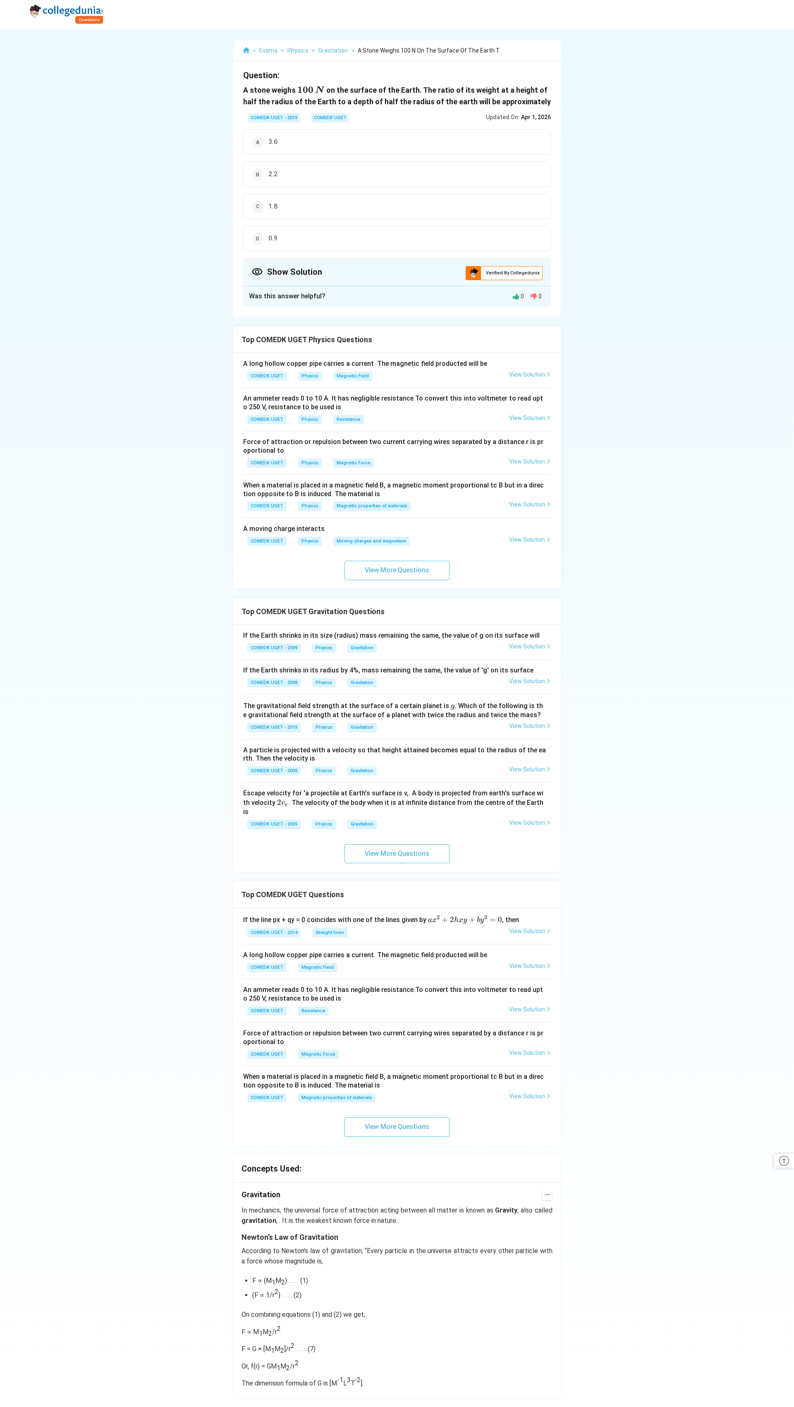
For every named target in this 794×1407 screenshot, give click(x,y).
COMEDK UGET (330, 117)
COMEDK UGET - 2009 (274, 648)
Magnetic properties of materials (372, 506)
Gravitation (362, 648)
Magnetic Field (353, 376)
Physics (309, 376)
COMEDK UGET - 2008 (274, 682)
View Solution (527, 374)
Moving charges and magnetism (371, 541)
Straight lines (330, 932)
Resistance (349, 419)
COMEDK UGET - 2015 (274, 117)
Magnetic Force (354, 463)
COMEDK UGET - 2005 (274, 770)
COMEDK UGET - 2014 (274, 932)
